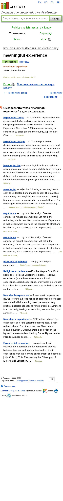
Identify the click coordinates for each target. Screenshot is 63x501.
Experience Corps (13, 117)
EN (39, 2)
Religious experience (15, 271)
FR (58, 2)
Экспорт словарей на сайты (13, 391)
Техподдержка (22, 381)
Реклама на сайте (36, 381)
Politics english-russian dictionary (32, 27)
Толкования (17, 33)
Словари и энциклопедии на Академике (29, 12)
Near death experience (16, 295)
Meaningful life (11, 165)
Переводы (46, 33)
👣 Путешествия (8, 386)
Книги (16, 39)
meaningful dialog (17, 92)
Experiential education (16, 343)
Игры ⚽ (46, 39)
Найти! (55, 18)
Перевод (24, 61)
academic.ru (13, 5)
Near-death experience (16, 319)
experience (9, 213)
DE (45, 2)
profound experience (15, 261)
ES (52, 2)
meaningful (9, 189)
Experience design (14, 141)
